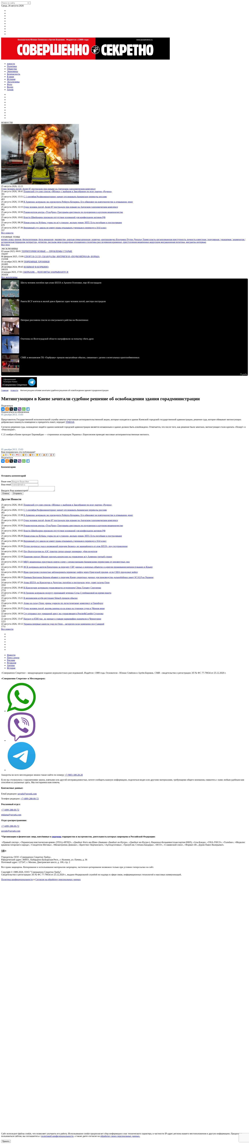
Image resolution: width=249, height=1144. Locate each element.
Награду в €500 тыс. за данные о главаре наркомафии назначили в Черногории (62, 619)
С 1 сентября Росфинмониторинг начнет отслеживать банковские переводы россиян (65, 196)
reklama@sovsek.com (11, 815)
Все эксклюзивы (9, 277)
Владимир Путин (125, 239)
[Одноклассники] (7, 409)
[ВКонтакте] (3, 409)
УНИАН (70, 422)
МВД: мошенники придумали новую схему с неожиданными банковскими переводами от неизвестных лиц (76, 562)
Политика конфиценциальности (17, 879)
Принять (6, 1141)
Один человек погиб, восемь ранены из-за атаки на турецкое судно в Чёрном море (64, 608)
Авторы (11, 665)
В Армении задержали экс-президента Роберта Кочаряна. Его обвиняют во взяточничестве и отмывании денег (78, 202)
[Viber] (19, 409)
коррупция (155, 242)
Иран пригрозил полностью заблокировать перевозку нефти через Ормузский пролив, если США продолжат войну (80, 572)
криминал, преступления (124, 242)
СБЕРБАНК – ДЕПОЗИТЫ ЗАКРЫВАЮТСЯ (45, 272)
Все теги (5, 244)
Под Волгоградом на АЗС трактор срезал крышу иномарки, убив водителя (60, 551)
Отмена (5, 493)
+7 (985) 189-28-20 (74, 775)
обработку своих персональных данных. (120, 1136)
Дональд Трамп (141, 239)
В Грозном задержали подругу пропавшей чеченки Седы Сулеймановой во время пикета (67, 593)
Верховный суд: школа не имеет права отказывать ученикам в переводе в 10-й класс (64, 227)
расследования (104, 242)
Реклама (11, 660)
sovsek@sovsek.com (27, 793)
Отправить (17, 493)
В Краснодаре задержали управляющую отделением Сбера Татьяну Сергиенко (62, 587)
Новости (11, 655)
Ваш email (6, 484)
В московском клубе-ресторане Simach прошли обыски (50, 598)
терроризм (20, 242)
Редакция (11, 663)
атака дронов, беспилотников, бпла (26, 239)
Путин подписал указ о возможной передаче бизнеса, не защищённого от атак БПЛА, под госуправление (75, 546)
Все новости (7, 233)
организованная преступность (171, 239)
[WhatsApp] (24, 409)
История (11, 668)
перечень (56, 836)
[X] (11, 409)
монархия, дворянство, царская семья (62, 239)
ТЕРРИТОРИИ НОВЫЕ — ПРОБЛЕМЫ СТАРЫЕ (46, 251)
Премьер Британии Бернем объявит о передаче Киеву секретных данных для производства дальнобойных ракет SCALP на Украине (88, 577)
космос (5, 239)
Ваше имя (6, 481)
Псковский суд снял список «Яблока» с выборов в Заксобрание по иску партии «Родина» (67, 191)
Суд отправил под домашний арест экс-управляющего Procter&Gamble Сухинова (63, 613)
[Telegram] (28, 409)
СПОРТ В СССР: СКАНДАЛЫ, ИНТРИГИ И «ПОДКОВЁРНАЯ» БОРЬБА (62, 256)
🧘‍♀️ (52, 455)
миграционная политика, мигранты (178, 242)
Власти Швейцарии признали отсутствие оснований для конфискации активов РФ (64, 217)
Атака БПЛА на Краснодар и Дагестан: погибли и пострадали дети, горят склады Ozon (66, 582)
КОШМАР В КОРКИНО (36, 267)
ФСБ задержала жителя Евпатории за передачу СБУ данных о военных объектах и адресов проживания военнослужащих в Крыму (88, 567)
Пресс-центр (13, 657)
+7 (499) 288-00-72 (30, 798)
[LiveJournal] (15, 409)
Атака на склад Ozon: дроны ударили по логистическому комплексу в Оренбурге (63, 603)
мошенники (143, 242)
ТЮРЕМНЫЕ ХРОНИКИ (37, 261)
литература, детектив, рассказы (41, 242)
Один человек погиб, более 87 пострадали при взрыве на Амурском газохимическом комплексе (48, 189)
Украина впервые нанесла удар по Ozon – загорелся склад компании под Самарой (63, 624)
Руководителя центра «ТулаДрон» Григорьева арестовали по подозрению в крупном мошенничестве (73, 212)
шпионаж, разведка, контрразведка (98, 239)
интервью (201, 242)
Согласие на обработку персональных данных (58, 879)
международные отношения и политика (77, 242)
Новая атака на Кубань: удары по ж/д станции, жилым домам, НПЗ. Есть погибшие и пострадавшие (72, 222)
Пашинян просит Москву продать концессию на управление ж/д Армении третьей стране (67, 556)
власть (152, 239)
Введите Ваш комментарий (14, 490)
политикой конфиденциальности (57, 1136)
